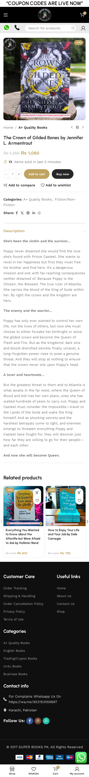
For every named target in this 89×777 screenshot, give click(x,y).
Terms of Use (13, 619)
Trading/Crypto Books (20, 658)
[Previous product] (72, 127)
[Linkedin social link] (34, 213)
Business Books (15, 674)
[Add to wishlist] (37, 500)
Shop (61, 611)
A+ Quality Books (32, 127)
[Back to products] (77, 127)
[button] (37, 492)
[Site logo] (44, 15)
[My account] (83, 28)
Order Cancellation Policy (23, 604)
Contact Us (65, 604)
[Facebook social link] (16, 213)
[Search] (73, 28)
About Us (64, 596)
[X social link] (22, 213)
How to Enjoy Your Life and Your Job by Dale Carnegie (63, 534)
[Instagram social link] (37, 720)
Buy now (62, 174)
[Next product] (83, 127)
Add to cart (37, 174)
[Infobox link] (6, 28)
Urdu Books (12, 666)
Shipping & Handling (19, 596)
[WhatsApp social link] (39, 213)
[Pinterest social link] (28, 213)
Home (8, 127)
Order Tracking (14, 588)
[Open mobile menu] (5, 14)
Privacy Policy (14, 611)
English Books (14, 650)
